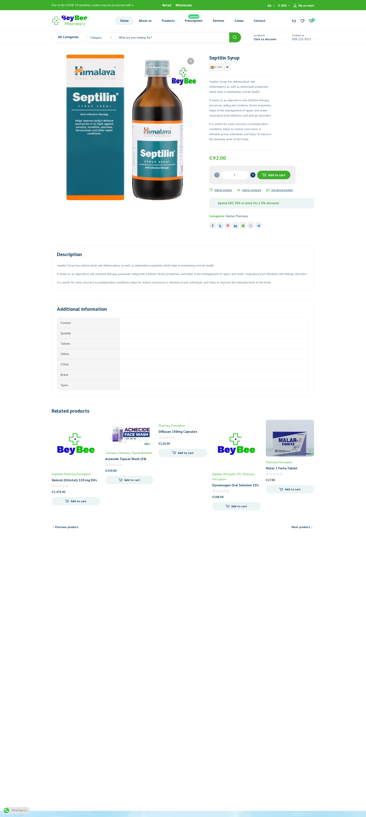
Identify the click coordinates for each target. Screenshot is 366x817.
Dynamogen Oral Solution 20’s (235, 485)
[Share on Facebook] (212, 225)
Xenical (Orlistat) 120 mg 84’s (74, 480)
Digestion (57, 474)
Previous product (66, 527)
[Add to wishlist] (211, 190)
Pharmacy (242, 216)
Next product (301, 527)
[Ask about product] (268, 190)
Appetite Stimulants (224, 474)
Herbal (230, 216)
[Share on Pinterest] (228, 225)
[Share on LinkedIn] (235, 225)
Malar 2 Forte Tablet (281, 468)
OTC (239, 474)
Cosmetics (111, 453)
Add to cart (276, 175)
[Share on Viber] (250, 225)
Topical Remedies (141, 453)
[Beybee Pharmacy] (70, 20)
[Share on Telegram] (258, 225)
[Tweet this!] (220, 225)
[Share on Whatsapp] (243, 225)
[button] (190, 61)
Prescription (84, 474)
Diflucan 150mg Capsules (178, 431)
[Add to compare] (238, 190)
